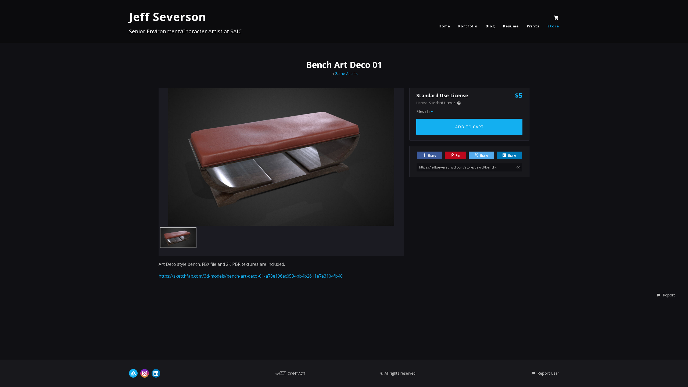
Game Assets (346, 73)
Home (444, 26)
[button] (665, 294)
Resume (511, 26)
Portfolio (468, 26)
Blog (490, 26)
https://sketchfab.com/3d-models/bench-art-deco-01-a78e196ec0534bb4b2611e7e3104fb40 (251, 276)
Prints (533, 26)
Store (553, 26)
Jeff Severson (167, 16)
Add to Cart (469, 126)
